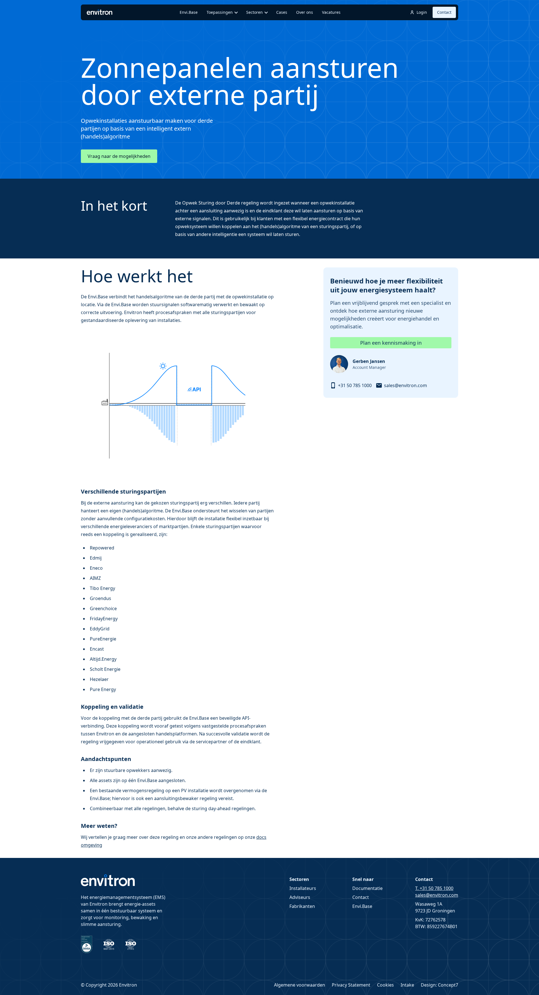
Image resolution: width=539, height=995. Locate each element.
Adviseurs (299, 897)
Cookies (385, 985)
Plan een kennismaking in (391, 342)
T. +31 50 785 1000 (434, 888)
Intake (407, 985)
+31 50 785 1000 (355, 385)
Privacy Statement (351, 985)
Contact (444, 12)
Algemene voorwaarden (299, 985)
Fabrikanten (302, 906)
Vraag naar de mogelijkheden (119, 156)
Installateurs (302, 888)
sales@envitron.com (405, 385)
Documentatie (367, 888)
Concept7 (448, 985)
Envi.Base (362, 906)
